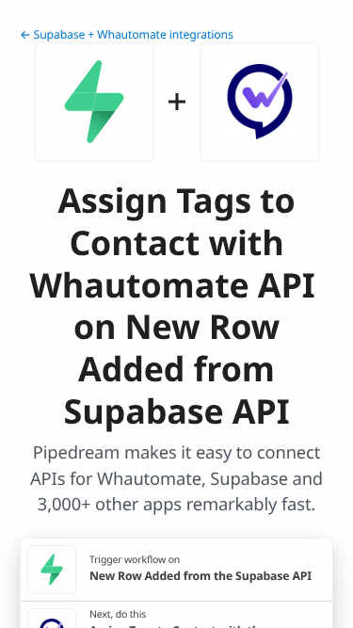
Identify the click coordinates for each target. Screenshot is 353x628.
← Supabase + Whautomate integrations (126, 34)
